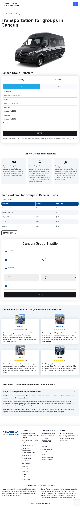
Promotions (44, 438)
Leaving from (7, 91)
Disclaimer (24, 477)
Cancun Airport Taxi (27, 445)
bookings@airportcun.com (70, 436)
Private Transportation (28, 453)
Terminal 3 (24, 469)
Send (38, 295)
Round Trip (58, 80)
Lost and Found (45, 452)
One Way (21, 80)
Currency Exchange (46, 460)
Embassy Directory (46, 457)
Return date (6, 115)
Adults (9, 276)
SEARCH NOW (8, 233)
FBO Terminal (25, 463)
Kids (46, 276)
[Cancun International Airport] (11, 4)
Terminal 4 (24, 471)
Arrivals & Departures (28, 461)
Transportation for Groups (29, 440)
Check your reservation (47, 433)
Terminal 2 (24, 466)
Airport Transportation (28, 433)
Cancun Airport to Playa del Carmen (30, 436)
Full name (10, 250)
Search (40, 133)
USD (21, 86)
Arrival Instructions (46, 449)
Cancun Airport (5, 14)
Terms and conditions (47, 436)
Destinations (11, 267)
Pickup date (6, 107)
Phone (46, 259)
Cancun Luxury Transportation (26, 449)
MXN (58, 86)
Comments (11, 285)
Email (9, 259)
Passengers (6, 123)
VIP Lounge (44, 446)
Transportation (26, 455)
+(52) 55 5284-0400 (68, 433)
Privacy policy (25, 479)
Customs (43, 444)
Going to (5, 99)
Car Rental (24, 443)
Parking (42, 454)
